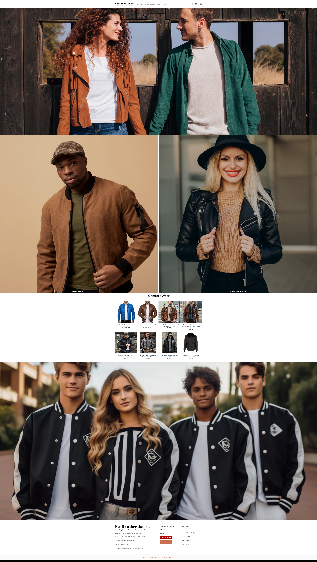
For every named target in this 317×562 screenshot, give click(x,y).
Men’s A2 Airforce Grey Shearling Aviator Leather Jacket (147, 355)
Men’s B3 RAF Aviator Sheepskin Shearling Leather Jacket (169, 355)
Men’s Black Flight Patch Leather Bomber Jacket (191, 355)
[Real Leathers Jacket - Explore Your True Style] (124, 4)
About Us (164, 4)
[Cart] (201, 4)
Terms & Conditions (187, 529)
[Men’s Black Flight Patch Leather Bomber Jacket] (191, 342)
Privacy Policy (186, 536)
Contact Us (158, 4)
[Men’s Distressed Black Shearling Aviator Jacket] (126, 342)
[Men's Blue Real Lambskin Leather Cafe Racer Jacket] (126, 312)
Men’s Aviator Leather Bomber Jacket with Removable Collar (169, 325)
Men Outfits (143, 4)
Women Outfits (151, 4)
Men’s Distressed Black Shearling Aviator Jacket (126, 355)
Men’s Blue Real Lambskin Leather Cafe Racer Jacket (126, 325)
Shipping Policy (186, 540)
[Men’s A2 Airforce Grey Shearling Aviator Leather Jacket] (148, 342)
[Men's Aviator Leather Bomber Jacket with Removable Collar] (169, 312)
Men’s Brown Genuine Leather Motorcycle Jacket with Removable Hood (191, 326)
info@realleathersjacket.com (127, 540)
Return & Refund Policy (188, 533)
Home (137, 4)
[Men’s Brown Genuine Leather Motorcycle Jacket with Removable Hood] (191, 312)
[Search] (192, 4)
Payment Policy (186, 544)
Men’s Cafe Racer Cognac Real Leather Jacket (147, 325)
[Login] (196, 4)
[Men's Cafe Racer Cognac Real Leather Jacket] (148, 312)
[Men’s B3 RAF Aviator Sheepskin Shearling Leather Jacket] (169, 342)
